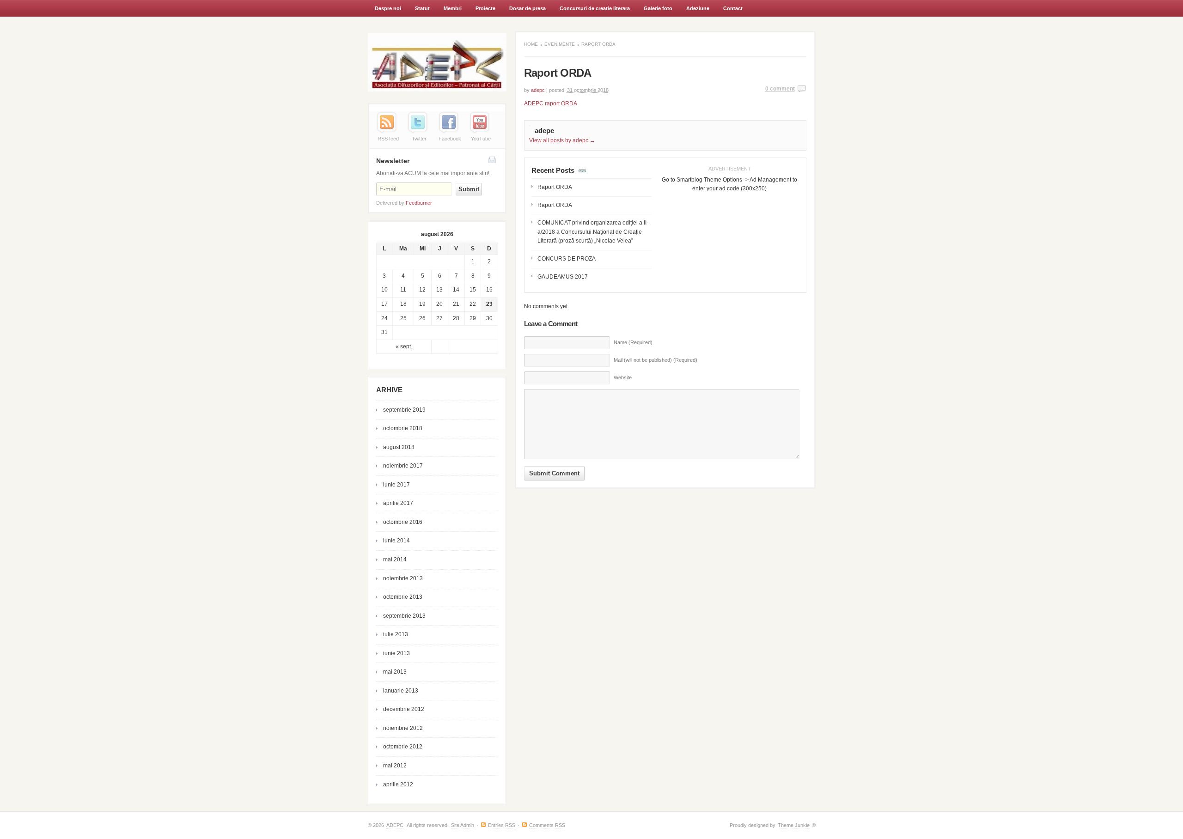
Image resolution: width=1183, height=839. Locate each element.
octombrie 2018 (402, 428)
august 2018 (399, 447)
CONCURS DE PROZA (566, 258)
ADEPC (394, 825)
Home (531, 44)
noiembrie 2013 (403, 578)
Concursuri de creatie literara (591, 11)
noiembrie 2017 (403, 465)
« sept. (404, 346)
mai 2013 (395, 672)
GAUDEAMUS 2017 (562, 277)
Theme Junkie (794, 825)
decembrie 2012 (403, 709)
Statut (422, 8)
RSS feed (388, 138)
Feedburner (419, 203)
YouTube (481, 138)
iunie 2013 (396, 653)
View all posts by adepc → (562, 140)
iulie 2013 (395, 634)
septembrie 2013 (404, 616)
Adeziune (697, 8)
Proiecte (485, 8)
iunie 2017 (396, 484)
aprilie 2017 (398, 503)
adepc (538, 90)
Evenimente (559, 44)
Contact (733, 8)
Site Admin (462, 825)
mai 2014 (395, 559)
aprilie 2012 (398, 784)
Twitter (419, 138)
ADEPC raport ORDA (550, 103)
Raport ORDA (554, 187)
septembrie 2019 (404, 410)
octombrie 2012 (402, 746)
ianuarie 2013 (400, 690)
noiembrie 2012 (403, 728)
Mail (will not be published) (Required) (655, 360)
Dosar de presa (527, 8)
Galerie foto (658, 8)
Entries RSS (501, 825)
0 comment (780, 88)
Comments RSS (547, 825)
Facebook (450, 138)
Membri (449, 11)
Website (623, 377)
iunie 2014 (396, 540)
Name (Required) (633, 342)
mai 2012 (395, 765)
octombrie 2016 (402, 522)
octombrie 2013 (402, 597)
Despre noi (388, 8)
